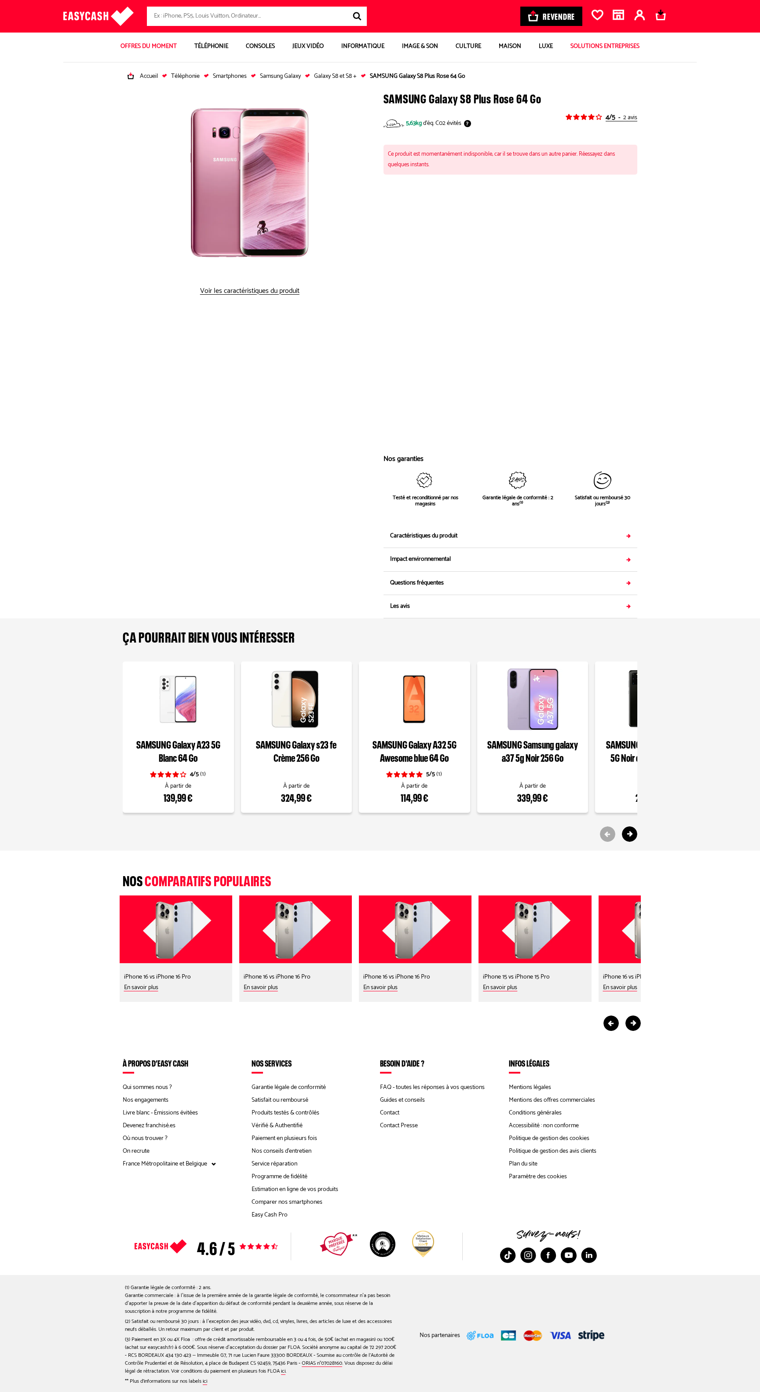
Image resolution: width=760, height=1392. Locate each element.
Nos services (272, 1063)
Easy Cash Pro (270, 1215)
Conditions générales (535, 1113)
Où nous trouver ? (145, 1138)
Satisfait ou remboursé (280, 1100)
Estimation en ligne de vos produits (295, 1189)
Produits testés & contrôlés (285, 1113)
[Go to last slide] (611, 1023)
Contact (389, 1113)
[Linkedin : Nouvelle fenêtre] (589, 1255)
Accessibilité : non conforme (544, 1126)
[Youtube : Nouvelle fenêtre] (569, 1255)
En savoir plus (141, 988)
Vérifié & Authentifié (277, 1126)
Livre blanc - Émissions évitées (160, 1113)
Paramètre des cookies (538, 1177)
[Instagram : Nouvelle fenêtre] (528, 1255)
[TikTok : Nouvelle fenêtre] (508, 1255)
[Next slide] (629, 834)
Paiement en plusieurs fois (284, 1138)
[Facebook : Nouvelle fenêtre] (548, 1255)
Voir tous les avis (221, 1246)
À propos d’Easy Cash (155, 1063)
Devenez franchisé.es (149, 1126)
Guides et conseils (402, 1100)
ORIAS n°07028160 (322, 1363)
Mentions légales (530, 1087)
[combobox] (257, 16)
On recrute (136, 1151)
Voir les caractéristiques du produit (250, 291)
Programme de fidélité (279, 1177)
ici (283, 1371)
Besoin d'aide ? (402, 1063)
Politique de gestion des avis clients (552, 1151)
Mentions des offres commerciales (552, 1100)
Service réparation (274, 1164)
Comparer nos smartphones (287, 1202)
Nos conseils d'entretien (281, 1151)
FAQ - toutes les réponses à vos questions (432, 1087)
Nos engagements (145, 1100)
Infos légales (529, 1063)
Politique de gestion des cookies (549, 1138)
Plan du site (523, 1164)
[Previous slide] (607, 834)
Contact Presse (399, 1126)
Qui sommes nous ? (147, 1087)
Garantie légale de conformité (289, 1087)
